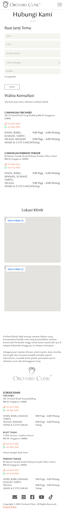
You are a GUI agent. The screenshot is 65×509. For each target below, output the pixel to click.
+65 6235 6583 (12, 444)
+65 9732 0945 (13, 168)
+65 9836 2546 (12, 447)
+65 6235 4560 (13, 124)
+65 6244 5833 (13, 165)
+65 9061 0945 (13, 127)
